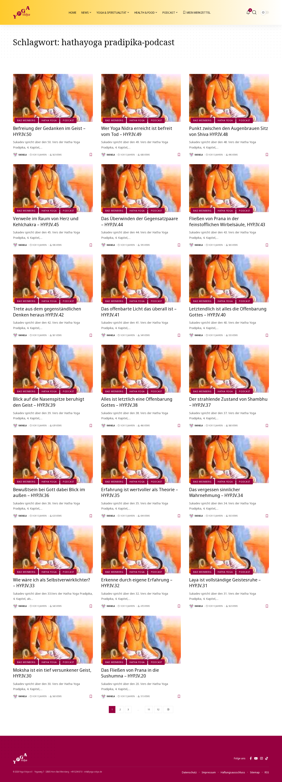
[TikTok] (266, 758)
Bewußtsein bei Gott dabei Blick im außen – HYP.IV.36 (49, 492)
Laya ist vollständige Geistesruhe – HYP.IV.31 (225, 582)
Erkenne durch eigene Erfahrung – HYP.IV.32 (136, 582)
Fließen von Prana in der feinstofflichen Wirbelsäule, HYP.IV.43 (227, 221)
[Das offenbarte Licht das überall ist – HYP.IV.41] (141, 278)
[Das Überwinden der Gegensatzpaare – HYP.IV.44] (141, 188)
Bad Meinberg (26, 120)
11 (149, 709)
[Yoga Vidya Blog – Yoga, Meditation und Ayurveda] (20, 758)
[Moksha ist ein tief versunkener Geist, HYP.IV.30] (53, 640)
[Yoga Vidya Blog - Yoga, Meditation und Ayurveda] (21, 12)
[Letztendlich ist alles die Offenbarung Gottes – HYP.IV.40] (229, 278)
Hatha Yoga (49, 120)
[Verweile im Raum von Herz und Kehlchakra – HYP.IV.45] (53, 188)
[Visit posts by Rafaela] (15, 154)
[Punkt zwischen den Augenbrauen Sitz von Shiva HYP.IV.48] (229, 98)
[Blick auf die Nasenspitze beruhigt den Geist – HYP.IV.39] (53, 369)
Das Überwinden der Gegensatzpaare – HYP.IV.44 (139, 221)
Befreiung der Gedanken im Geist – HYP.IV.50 (49, 131)
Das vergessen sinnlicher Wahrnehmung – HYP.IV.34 (216, 492)
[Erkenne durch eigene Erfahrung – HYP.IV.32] (141, 549)
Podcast (68, 120)
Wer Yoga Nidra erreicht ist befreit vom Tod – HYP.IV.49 (136, 131)
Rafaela (23, 154)
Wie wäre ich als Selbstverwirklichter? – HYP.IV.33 (51, 582)
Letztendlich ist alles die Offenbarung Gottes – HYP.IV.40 (228, 311)
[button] (254, 12)
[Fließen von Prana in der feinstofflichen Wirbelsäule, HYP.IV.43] (229, 188)
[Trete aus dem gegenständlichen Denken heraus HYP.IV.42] (53, 278)
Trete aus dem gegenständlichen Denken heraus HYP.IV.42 (47, 311)
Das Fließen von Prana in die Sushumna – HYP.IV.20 (130, 673)
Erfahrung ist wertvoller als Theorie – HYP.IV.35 (139, 492)
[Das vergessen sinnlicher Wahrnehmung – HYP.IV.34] (229, 459)
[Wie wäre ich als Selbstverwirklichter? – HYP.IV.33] (53, 549)
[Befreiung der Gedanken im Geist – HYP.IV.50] (53, 98)
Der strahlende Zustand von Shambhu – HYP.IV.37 (228, 402)
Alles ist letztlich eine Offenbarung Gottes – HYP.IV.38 (136, 402)
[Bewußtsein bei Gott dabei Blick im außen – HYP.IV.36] (53, 459)
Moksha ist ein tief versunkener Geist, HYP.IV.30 (52, 673)
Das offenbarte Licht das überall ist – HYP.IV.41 (139, 311)
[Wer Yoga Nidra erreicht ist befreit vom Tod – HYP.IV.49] (141, 98)
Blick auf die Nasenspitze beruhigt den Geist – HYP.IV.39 (48, 402)
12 (158, 709)
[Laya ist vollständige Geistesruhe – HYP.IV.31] (229, 549)
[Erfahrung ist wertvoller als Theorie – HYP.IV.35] (141, 459)
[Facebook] (251, 758)
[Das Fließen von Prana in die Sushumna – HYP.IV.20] (141, 640)
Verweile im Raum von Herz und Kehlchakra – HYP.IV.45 (45, 221)
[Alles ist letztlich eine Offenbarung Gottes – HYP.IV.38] (141, 369)
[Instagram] (261, 758)
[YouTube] (256, 758)
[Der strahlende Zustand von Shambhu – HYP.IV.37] (229, 369)
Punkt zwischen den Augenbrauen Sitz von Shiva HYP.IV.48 (228, 131)
